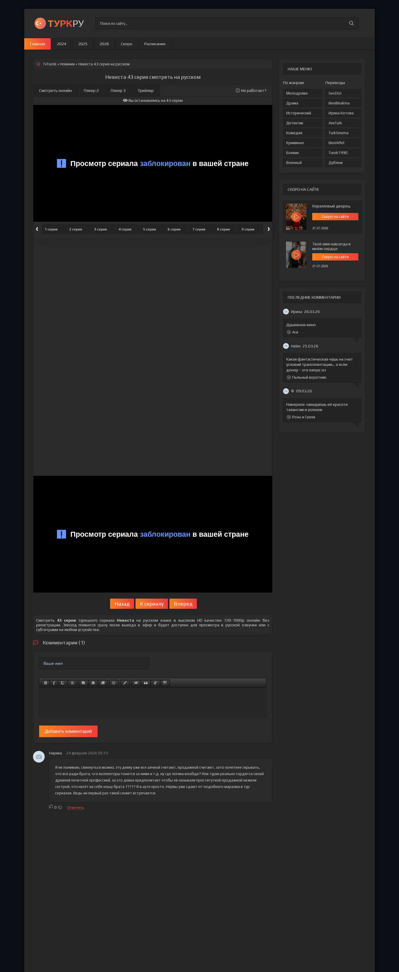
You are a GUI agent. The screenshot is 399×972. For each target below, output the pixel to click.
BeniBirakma (339, 103)
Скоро (126, 43)
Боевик (292, 153)
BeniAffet (337, 143)
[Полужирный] (45, 683)
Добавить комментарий (68, 731)
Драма (292, 103)
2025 (83, 43)
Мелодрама (297, 93)
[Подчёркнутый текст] (63, 683)
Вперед (183, 604)
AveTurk (335, 123)
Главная (37, 43)
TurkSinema (338, 133)
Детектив (294, 123)
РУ (66, 23)
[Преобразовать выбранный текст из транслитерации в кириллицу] (155, 683)
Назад (122, 604)
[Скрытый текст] (136, 683)
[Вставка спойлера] (165, 683)
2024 (61, 43)
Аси (295, 332)
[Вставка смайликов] (114, 683)
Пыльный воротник (309, 377)
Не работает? (253, 90)
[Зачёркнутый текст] (72, 683)
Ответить (75, 807)
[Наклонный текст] (54, 683)
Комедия (294, 133)
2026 (104, 43)
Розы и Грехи (303, 417)
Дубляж (336, 162)
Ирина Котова (341, 113)
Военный (294, 162)
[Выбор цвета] (125, 683)
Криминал (295, 143)
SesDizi (335, 93)
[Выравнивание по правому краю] (103, 683)
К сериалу (152, 604)
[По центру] (93, 683)
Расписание (155, 43)
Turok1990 (338, 153)
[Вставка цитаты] (146, 683)
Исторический (298, 113)
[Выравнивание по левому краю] (84, 683)
